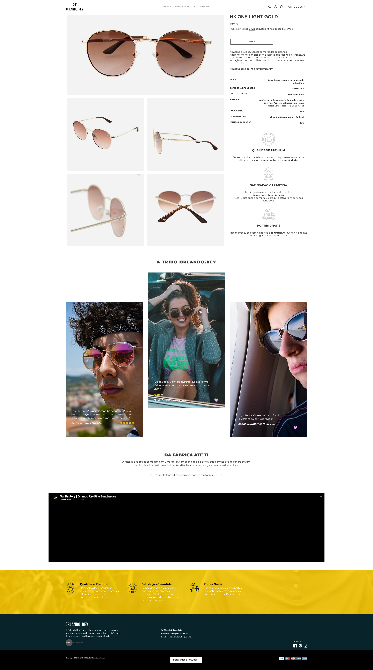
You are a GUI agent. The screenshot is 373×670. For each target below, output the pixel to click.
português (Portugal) (185, 659)
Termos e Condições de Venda (174, 633)
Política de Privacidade (171, 630)
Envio (252, 28)
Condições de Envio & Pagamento (176, 637)
